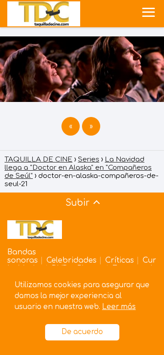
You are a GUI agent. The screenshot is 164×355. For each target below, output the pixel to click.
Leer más (119, 307)
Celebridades (71, 260)
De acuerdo (82, 332)
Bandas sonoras (22, 256)
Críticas (119, 260)
